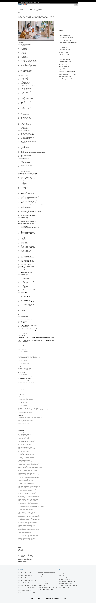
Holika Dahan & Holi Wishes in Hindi (65, 40)
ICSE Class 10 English (50, 579)
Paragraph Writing (68, 585)
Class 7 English (40, 572)
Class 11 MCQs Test (28, 575)
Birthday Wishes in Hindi (63, 64)
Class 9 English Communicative (30, 585)
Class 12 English (21, 572)
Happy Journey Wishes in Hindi (64, 44)
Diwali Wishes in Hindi (63, 47)
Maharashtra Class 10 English (43, 583)
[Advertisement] (68, 19)
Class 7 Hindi (46, 572)
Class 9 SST (27, 587)
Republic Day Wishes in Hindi (64, 35)
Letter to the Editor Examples (64, 587)
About (39, 598)
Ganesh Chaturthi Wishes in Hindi (65, 59)
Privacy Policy (48, 598)
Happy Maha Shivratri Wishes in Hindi (66, 37)
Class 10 (41, 1)
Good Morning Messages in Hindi (65, 76)
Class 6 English (52, 572)
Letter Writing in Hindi (71, 581)
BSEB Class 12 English (42, 579)
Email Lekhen (74, 585)
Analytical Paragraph (68, 583)
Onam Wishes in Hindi (63, 32)
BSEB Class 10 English (42, 581)
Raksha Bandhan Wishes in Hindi (65, 63)
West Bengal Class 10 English (43, 587)
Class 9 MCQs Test (21, 590)
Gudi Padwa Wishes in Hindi (64, 39)
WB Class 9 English (41, 589)
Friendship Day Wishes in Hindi (64, 49)
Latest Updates (24, 1)
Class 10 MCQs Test (28, 577)
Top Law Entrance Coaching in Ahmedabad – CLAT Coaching (29, 2)
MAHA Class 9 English (53, 587)
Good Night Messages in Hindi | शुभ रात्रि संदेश (67, 78)
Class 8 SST (32, 592)
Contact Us (32, 598)
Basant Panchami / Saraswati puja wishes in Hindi (68, 42)
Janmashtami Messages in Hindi (65, 61)
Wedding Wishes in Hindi (63, 79)
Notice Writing (61, 585)
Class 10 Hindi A (34, 580)
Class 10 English (21, 577)
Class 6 (61, 1)
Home (19, 1)
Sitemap (64, 598)
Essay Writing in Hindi (51, 574)
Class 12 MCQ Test (28, 572)
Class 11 (36, 1)
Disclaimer (56, 598)
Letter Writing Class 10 (63, 581)
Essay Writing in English (42, 574)
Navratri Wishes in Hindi (63, 52)
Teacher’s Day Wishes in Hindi (64, 57)
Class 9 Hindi (32, 587)
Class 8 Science (21, 592)
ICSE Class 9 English (49, 589)
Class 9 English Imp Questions (64, 573)
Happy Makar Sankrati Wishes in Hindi (66, 33)
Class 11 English (21, 575)
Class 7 (56, 1)
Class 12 (30, 1)
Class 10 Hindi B (21, 582)
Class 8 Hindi (27, 592)
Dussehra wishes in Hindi (63, 51)
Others (66, 1)
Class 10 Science (27, 580)
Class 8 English (28, 590)
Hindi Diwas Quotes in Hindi (64, 54)
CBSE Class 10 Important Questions (65, 575)
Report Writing (61, 583)
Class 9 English (20, 585)
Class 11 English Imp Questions (64, 577)
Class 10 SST (20, 580)
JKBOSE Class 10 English (42, 585)
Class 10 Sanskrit (28, 582)
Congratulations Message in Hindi (65, 56)
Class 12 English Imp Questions (64, 579)
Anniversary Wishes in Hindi (64, 66)
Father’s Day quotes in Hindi (64, 69)
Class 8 (51, 1)
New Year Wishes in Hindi (63, 45)
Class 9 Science (21, 587)
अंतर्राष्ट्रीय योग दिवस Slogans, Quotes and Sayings (67, 74)
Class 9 (46, 1)
